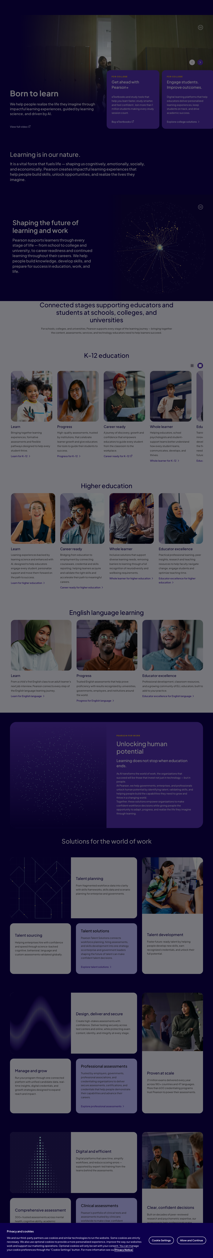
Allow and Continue (191, 1240)
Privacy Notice (124, 1249)
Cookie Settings (161, 1240)
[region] (106, 1240)
